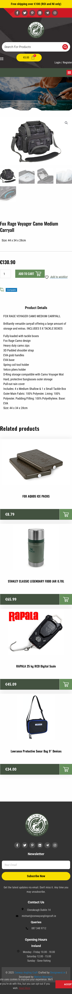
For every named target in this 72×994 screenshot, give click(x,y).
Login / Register (63, 62)
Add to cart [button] (65, 514)
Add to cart (26, 273)
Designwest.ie (57, 972)
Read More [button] (24, 988)
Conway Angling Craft (26, 972)
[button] (69, 72)
